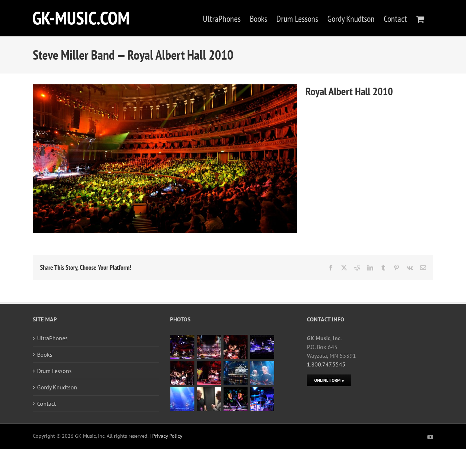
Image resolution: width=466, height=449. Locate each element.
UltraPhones (52, 338)
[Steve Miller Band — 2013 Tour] (235, 399)
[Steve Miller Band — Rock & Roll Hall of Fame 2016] (235, 373)
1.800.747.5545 (326, 364)
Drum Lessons (54, 370)
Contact (46, 403)
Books (44, 354)
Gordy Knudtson (57, 387)
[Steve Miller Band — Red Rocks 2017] (182, 347)
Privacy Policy (167, 436)
